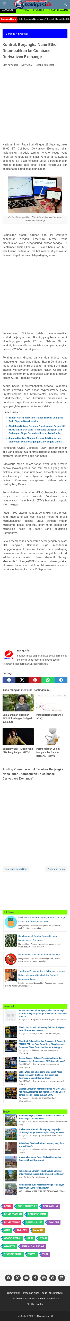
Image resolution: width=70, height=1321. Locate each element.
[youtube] (26, 1278)
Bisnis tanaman (37, 1214)
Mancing (38, 1230)
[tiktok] (35, 1278)
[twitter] (21, 680)
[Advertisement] (35, 105)
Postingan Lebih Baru (16, 869)
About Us (30, 1298)
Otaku (43, 1238)
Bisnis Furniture (27, 1206)
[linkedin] (61, 1278)
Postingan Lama (56, 869)
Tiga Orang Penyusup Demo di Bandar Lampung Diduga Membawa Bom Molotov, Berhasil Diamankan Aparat (41, 975)
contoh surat (34, 1222)
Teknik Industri (13, 1254)
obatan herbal (12, 1238)
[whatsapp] (47, 680)
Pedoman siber (31, 1293)
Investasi (39, 10)
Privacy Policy (13, 1293)
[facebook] (9, 680)
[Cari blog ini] (65, 4)
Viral (45, 1254)
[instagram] (43, 1278)
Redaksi (53, 1298)
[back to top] (63, 1313)
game (7, 1230)
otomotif (9, 1246)
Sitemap (42, 1298)
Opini (30, 1238)
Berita (25, 10)
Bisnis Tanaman (58, 10)
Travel (32, 1254)
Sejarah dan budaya (33, 1246)
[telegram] (61, 680)
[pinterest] (35, 680)
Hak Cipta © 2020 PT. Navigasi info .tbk (35, 1316)
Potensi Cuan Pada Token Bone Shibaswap (39, 954)
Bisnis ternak (12, 1222)
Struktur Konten (35, 1304)
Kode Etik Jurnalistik (52, 1293)
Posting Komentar (44, 65)
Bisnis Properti (13, 1214)
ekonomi (54, 1222)
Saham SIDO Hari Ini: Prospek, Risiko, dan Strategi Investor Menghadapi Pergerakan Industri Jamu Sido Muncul (43, 1013)
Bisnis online (50, 1206)
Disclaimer (17, 1298)
